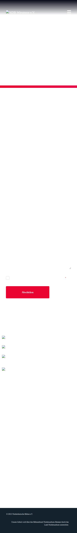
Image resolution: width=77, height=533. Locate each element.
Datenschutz (38, 480)
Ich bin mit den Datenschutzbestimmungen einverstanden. (38, 278)
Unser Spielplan (38, 462)
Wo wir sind (38, 475)
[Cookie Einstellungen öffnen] (7, 528)
